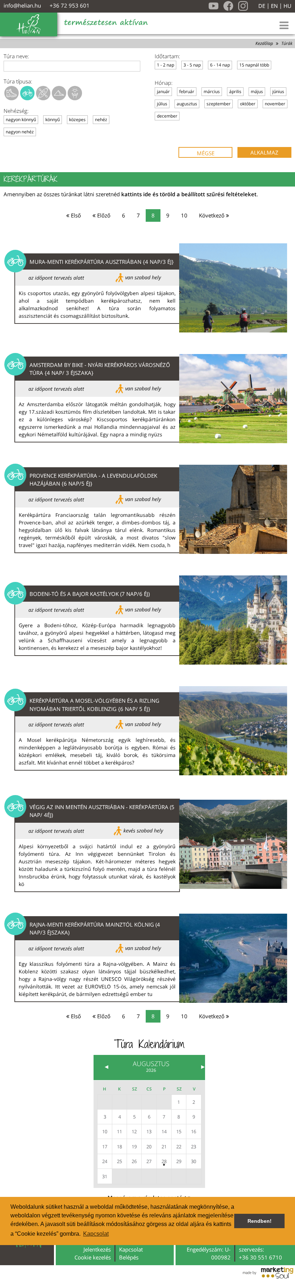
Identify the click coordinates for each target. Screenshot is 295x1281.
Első (75, 215)
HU (287, 6)
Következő (212, 215)
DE (261, 6)
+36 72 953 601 (70, 5)
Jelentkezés (97, 1249)
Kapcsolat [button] (96, 1234)
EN (274, 6)
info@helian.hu (22, 5)
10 (184, 215)
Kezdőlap (264, 43)
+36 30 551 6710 (260, 1257)
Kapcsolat (131, 1249)
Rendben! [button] (260, 1221)
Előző (103, 215)
